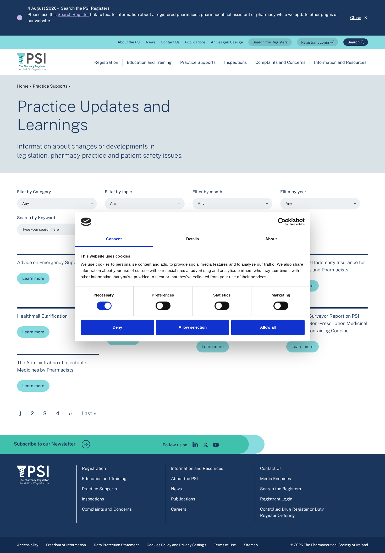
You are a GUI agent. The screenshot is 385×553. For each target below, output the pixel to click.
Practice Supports (198, 62)
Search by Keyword (36, 217)
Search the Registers (270, 42)
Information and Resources (340, 62)
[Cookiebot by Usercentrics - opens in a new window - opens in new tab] (282, 222)
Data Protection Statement (116, 545)
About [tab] (271, 239)
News (151, 42)
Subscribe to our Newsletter (45, 444)
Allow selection (193, 327)
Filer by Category (34, 191)
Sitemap (251, 545)
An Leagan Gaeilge (227, 42)
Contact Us (170, 42)
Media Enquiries (275, 478)
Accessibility (27, 545)
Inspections (235, 62)
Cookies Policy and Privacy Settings (176, 545)
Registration (106, 62)
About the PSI (129, 42)
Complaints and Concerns (280, 62)
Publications (195, 42)
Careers (178, 509)
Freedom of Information (66, 545)
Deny (117, 327)
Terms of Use (225, 545)
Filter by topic (118, 191)
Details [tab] (192, 239)
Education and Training (149, 62)
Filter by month (207, 191)
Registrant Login (315, 42)
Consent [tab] (114, 239)
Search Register (73, 14)
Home (23, 86)
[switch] (163, 305)
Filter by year (293, 191)
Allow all (268, 327)
